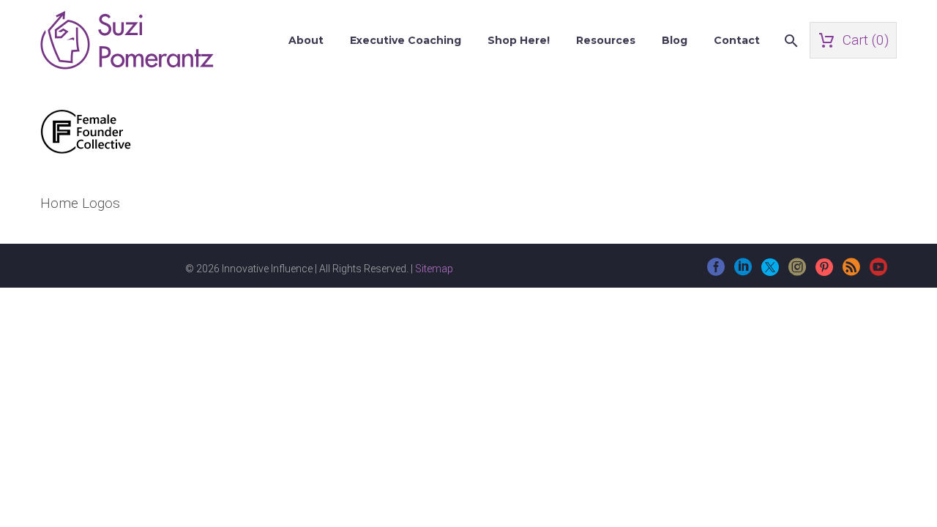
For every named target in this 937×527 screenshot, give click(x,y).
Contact (737, 40)
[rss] (851, 271)
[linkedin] (743, 271)
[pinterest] (824, 271)
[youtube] (878, 271)
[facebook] (716, 271)
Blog (674, 40)
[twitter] (770, 271)
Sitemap (434, 268)
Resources (605, 40)
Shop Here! (519, 40)
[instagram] (797, 271)
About (306, 40)
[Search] (789, 40)
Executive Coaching (405, 40)
